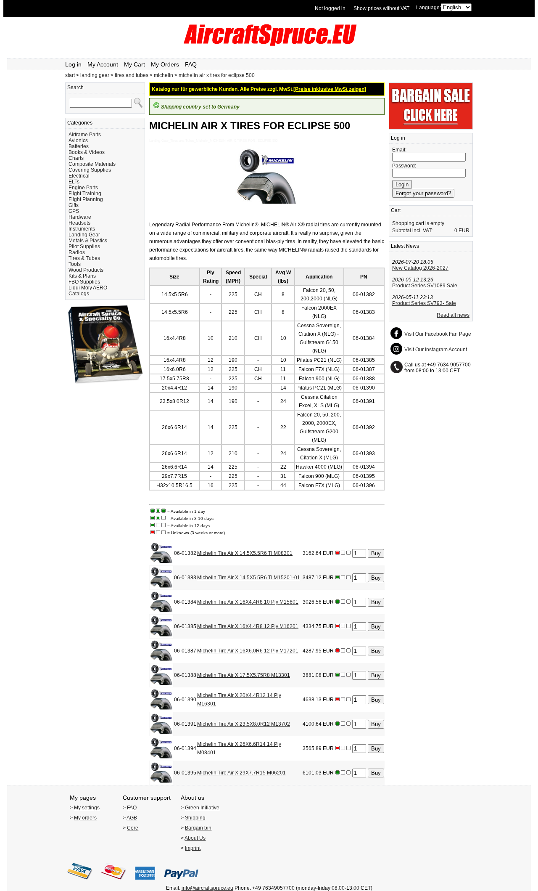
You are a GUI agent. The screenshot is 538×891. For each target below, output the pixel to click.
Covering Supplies (90, 170)
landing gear (94, 75)
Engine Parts (83, 188)
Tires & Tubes (84, 258)
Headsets (79, 223)
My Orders (165, 64)
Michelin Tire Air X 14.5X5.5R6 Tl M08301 (245, 553)
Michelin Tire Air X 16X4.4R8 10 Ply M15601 (247, 602)
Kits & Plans (82, 276)
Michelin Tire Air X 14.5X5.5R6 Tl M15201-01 (248, 578)
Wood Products (86, 270)
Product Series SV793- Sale (424, 303)
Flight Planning (86, 199)
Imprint (192, 848)
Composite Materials (92, 164)
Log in (73, 64)
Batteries (79, 146)
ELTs (74, 182)
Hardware (80, 217)
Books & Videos (87, 152)
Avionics (78, 140)
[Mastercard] (113, 882)
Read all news (453, 315)
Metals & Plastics (88, 241)
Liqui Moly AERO (88, 288)
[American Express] (145, 882)
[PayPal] (181, 882)
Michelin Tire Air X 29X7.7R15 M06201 (241, 773)
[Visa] (80, 882)
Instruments (82, 229)
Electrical (79, 176)
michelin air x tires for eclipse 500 (217, 75)
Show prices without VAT (381, 8)
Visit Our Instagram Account (435, 350)
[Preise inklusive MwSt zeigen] (329, 89)
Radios (77, 252)
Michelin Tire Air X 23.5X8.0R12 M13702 (243, 724)
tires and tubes (131, 75)
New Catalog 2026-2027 (420, 268)
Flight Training (85, 193)
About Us (195, 838)
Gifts (74, 205)
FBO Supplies (84, 282)
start (70, 75)
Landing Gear (84, 235)
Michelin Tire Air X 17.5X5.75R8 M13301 (243, 675)
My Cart (134, 64)
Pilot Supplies (84, 246)
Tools (75, 264)
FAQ (191, 64)
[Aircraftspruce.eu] (269, 44)
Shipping (195, 818)
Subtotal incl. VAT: (412, 230)
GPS (74, 211)
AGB (132, 818)
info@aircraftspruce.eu (207, 888)
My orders (85, 818)
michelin (163, 75)
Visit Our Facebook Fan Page (437, 334)
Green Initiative (202, 808)
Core (132, 828)
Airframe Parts (85, 135)
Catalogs (79, 294)
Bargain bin (198, 828)
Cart (396, 210)
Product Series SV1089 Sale (424, 286)
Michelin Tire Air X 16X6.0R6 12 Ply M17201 (247, 651)
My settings (87, 808)
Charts (76, 158)
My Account (102, 64)
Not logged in (330, 8)
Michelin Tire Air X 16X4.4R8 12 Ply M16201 (247, 626)
